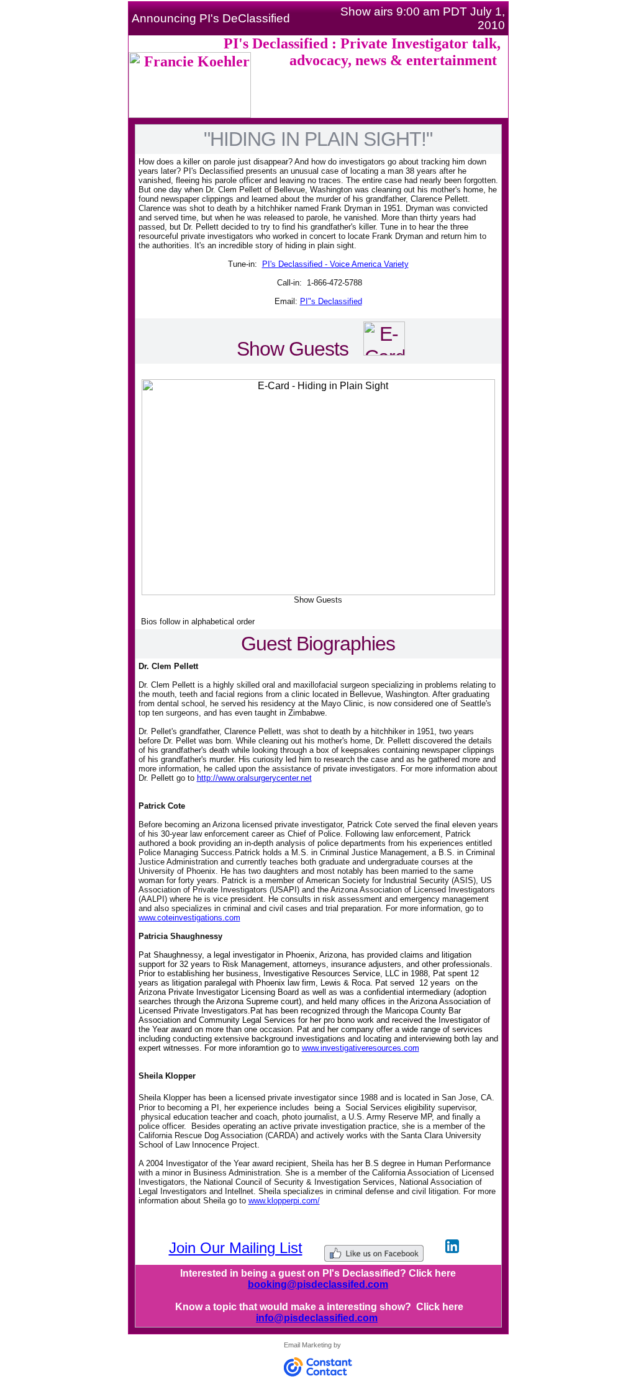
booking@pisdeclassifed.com (318, 1284)
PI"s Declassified (331, 301)
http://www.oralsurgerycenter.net (254, 778)
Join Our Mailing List (235, 1247)
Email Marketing (308, 1345)
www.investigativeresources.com (360, 1048)
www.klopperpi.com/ (284, 1200)
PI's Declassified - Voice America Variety (335, 264)
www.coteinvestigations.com (189, 917)
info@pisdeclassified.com (317, 1318)
